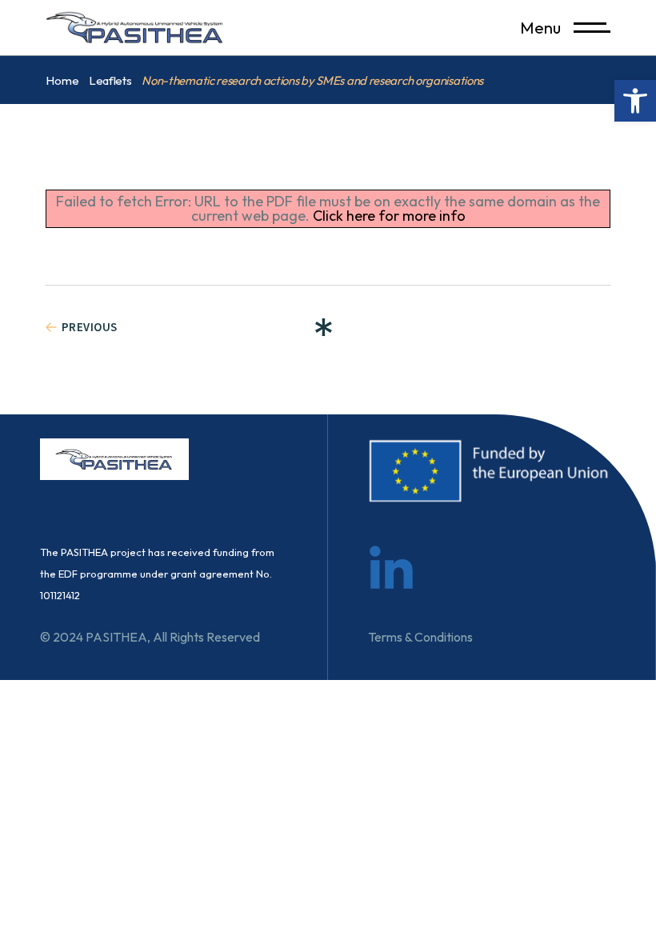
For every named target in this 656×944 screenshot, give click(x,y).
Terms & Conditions (420, 637)
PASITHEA (116, 637)
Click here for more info (389, 215)
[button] (635, 101)
